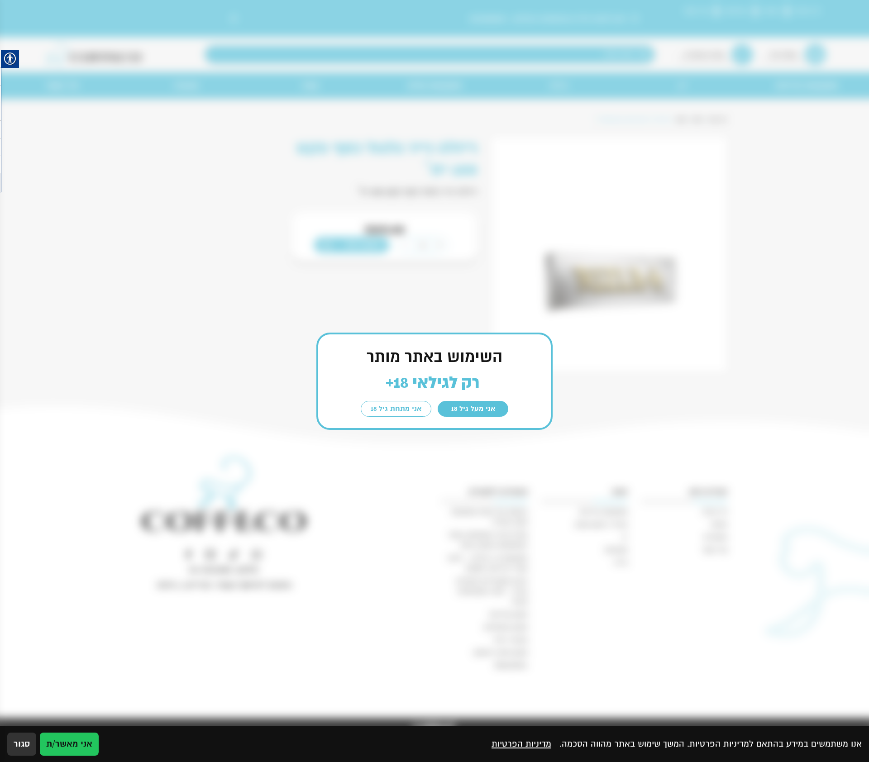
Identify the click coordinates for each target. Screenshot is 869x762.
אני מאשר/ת (69, 743)
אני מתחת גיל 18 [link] (396, 408)
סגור (22, 743)
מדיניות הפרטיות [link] (521, 743)
